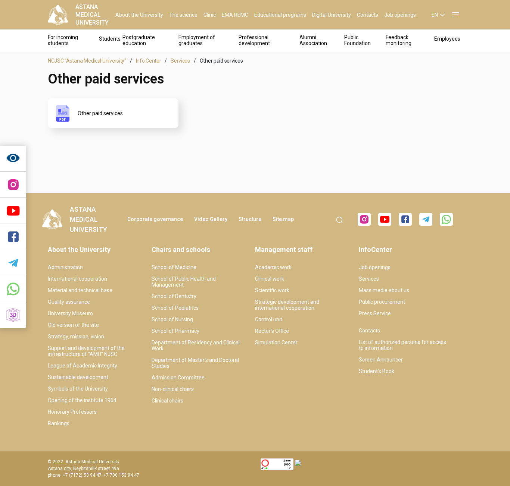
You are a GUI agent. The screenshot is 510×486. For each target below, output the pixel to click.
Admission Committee (178, 378)
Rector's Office (272, 331)
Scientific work (272, 290)
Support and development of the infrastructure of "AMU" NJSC (86, 351)
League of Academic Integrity (82, 366)
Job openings (400, 15)
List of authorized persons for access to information (402, 345)
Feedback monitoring (398, 40)
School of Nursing (172, 319)
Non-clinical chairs (173, 389)
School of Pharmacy (175, 331)
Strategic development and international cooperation (287, 305)
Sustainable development (78, 377)
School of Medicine (174, 267)
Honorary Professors (72, 412)
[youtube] (384, 219)
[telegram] (13, 263)
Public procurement (382, 302)
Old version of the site (73, 325)
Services (180, 61)
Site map (283, 219)
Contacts (367, 15)
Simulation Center (276, 342)
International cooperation (77, 279)
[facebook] (405, 219)
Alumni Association (313, 40)
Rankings (58, 423)
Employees (447, 39)
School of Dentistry (174, 296)
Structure (250, 219)
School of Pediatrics (175, 308)
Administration (65, 267)
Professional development (254, 40)
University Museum (70, 313)
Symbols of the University (78, 389)
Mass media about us (384, 290)
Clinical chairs (167, 401)
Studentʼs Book (376, 371)
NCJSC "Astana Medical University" (87, 61)
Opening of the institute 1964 (82, 400)
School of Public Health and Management (184, 282)
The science (183, 15)
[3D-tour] (13, 315)
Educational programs (280, 15)
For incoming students (63, 40)
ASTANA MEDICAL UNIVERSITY (92, 14)
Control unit (268, 319)
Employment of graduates (196, 40)
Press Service (375, 313)
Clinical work (269, 279)
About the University (139, 15)
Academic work (273, 267)
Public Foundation (357, 40)
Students (110, 39)
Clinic (209, 15)
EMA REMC (235, 15)
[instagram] (13, 185)
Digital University (331, 15)
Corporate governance (155, 219)
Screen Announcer (381, 360)
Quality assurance (69, 302)
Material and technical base (80, 290)
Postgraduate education (138, 40)
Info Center (148, 61)
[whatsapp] (13, 289)
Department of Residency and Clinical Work (196, 345)
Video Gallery (210, 219)
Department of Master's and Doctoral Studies (195, 363)
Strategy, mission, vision (76, 337)
